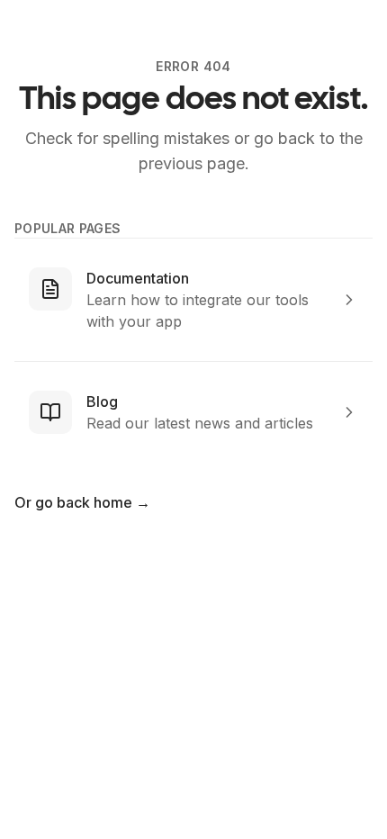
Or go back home (82, 502)
